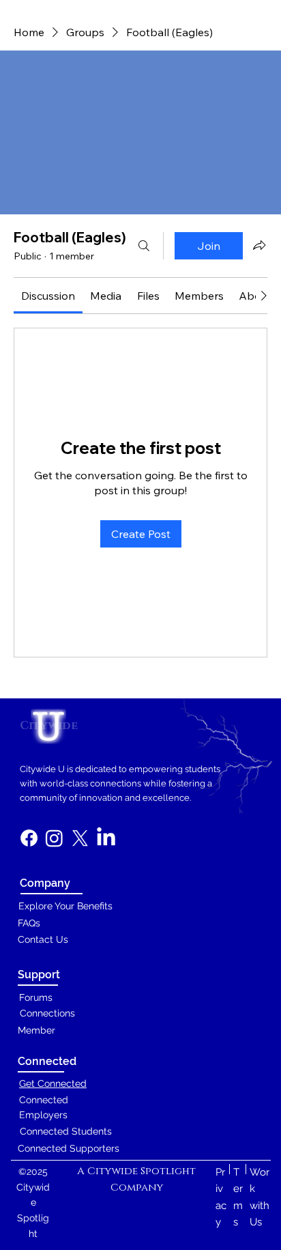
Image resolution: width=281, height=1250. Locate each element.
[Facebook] (29, 838)
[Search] (144, 245)
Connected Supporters (68, 1148)
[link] (48, 295)
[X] (80, 838)
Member (36, 1030)
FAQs (29, 923)
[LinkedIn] (106, 838)
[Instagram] (54, 838)
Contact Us (43, 939)
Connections (47, 1013)
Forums (36, 997)
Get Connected (53, 1083)
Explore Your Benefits (65, 905)
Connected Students (66, 1131)
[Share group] (259, 245)
